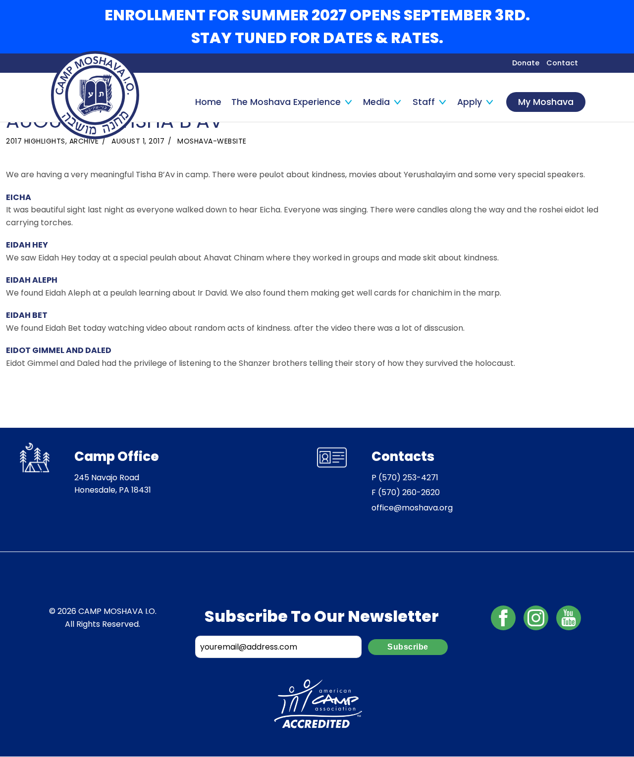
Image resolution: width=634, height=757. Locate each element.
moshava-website (212, 141)
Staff (424, 102)
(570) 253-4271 (408, 477)
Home (208, 102)
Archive (84, 141)
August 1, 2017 (137, 141)
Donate (525, 63)
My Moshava (546, 102)
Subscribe (407, 647)
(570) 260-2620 (409, 492)
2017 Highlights (35, 141)
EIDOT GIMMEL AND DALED (58, 350)
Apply (469, 102)
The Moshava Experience (286, 102)
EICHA (18, 197)
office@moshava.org (412, 507)
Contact (562, 63)
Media (376, 102)
